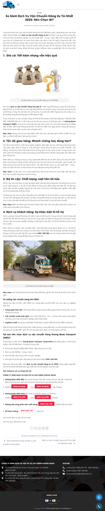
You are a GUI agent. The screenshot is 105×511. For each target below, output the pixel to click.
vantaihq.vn (66, 508)
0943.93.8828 (19, 386)
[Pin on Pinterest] (43, 428)
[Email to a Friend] (39, 428)
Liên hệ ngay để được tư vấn (14, 421)
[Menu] (18, 4)
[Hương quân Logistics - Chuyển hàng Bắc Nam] (9, 4)
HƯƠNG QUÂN (50, 375)
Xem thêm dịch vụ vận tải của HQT (17, 417)
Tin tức (39, 13)
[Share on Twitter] (35, 428)
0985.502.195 (46, 404)
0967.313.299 (19, 397)
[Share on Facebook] (32, 428)
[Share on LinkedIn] (47, 428)
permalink (54, 436)
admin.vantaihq (49, 25)
